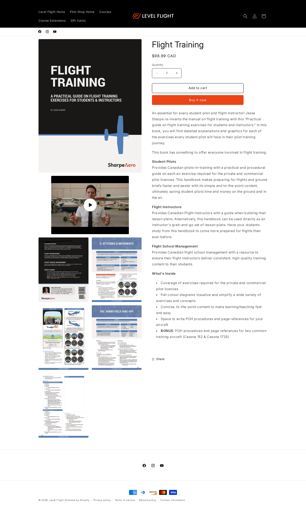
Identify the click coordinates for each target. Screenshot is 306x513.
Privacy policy (102, 500)
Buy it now (197, 100)
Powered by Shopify (77, 500)
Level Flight (57, 500)
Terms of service (125, 500)
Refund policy (147, 500)
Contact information (172, 500)
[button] (245, 16)
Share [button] (160, 359)
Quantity (157, 64)
